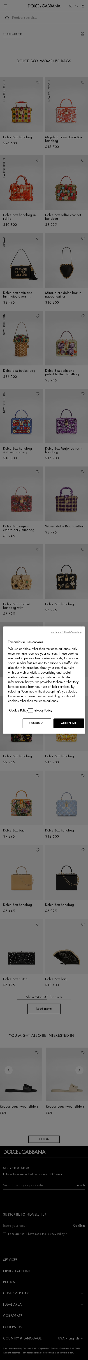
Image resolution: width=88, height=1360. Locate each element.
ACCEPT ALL (68, 723)
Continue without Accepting (66, 632)
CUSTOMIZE (36, 723)
